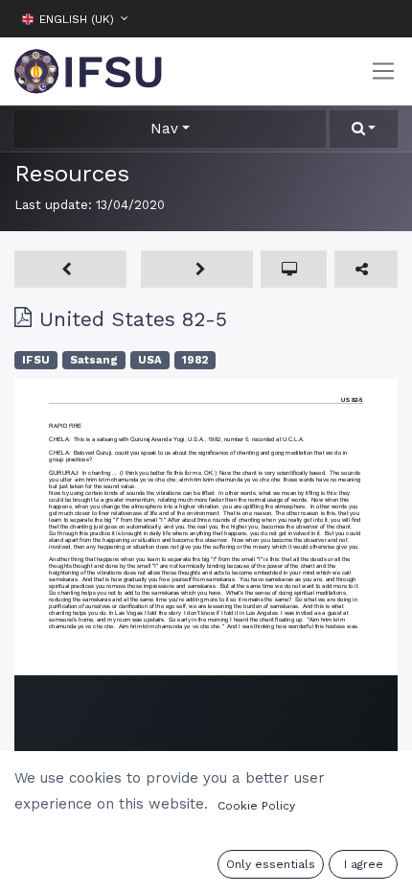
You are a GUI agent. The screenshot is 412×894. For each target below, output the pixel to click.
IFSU (36, 360)
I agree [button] (363, 864)
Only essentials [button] (270, 864)
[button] (383, 18)
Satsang (94, 360)
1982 (195, 360)
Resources (71, 173)
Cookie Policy (256, 805)
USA (150, 360)
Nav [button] (164, 128)
